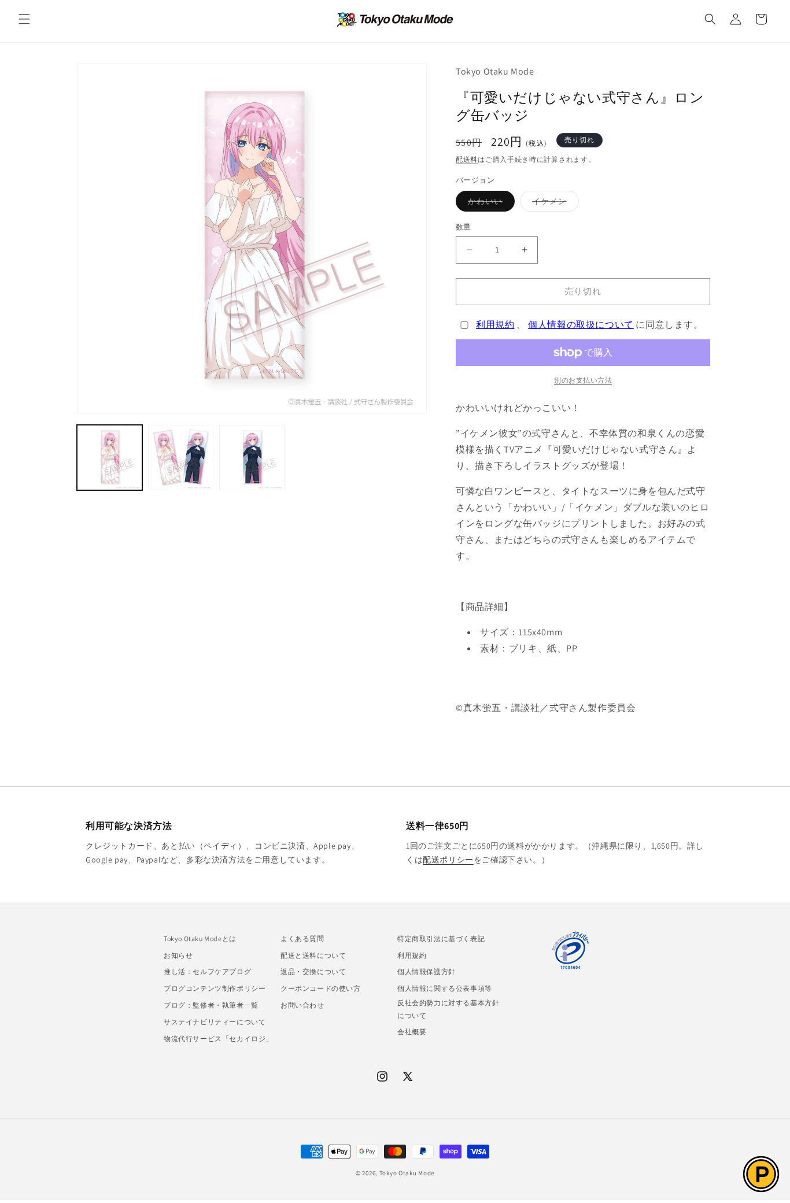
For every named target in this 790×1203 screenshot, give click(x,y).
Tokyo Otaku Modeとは (200, 938)
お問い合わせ (302, 1005)
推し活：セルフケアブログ (207, 971)
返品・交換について (313, 971)
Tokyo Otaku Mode (406, 1173)
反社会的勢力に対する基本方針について (448, 1009)
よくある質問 (302, 938)
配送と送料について (313, 955)
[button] (24, 19)
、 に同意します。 (589, 325)
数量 (463, 227)
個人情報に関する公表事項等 (444, 988)
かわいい (489, 203)
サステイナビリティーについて (214, 1021)
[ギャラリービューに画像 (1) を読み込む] (109, 457)
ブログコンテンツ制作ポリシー (214, 988)
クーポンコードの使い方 (320, 988)
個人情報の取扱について (581, 325)
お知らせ (178, 955)
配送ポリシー (448, 859)
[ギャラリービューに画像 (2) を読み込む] (180, 457)
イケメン (553, 203)
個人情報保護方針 (426, 971)
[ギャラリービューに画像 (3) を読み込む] (252, 457)
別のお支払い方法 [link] (583, 380)
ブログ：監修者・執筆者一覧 (211, 1005)
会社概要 (411, 1031)
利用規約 (495, 325)
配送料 (467, 159)
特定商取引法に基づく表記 (441, 938)
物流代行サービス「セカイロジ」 (218, 1038)
